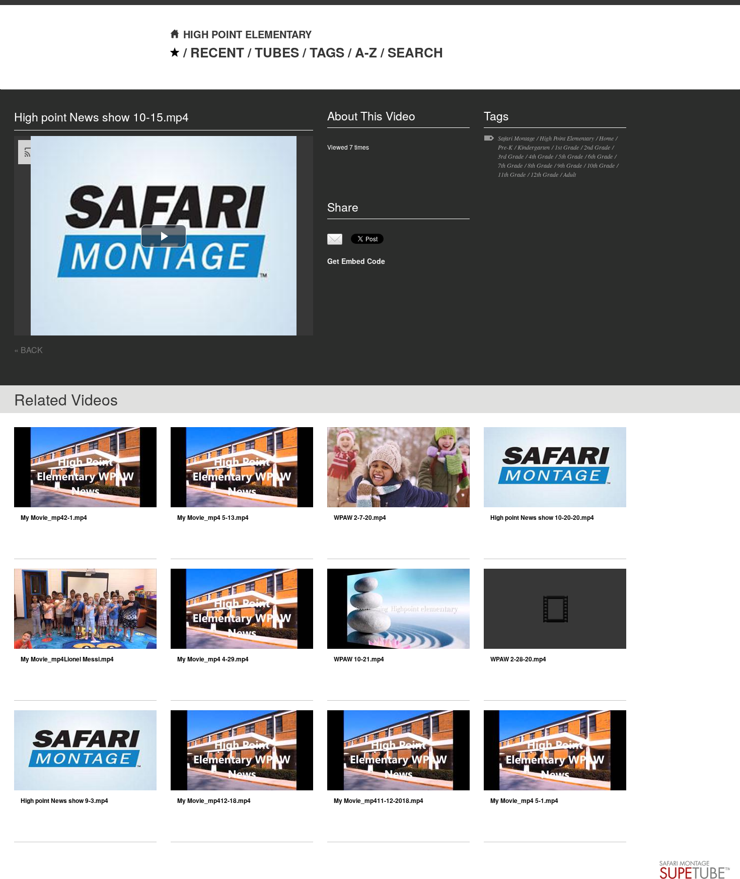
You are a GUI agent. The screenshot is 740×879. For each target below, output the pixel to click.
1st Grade (567, 147)
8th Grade (540, 165)
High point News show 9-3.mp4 (64, 800)
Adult (569, 174)
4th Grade (541, 156)
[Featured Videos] (175, 52)
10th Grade (601, 165)
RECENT (217, 52)
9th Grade (569, 165)
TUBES (277, 52)
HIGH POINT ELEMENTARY (247, 34)
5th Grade (570, 156)
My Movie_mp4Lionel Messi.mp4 (67, 658)
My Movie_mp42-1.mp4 (54, 517)
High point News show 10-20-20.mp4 (542, 517)
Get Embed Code (356, 261)
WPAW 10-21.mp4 (359, 658)
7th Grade (510, 165)
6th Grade (600, 156)
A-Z (366, 52)
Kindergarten (533, 147)
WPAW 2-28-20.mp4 (518, 658)
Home (606, 138)
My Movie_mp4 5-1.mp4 (524, 800)
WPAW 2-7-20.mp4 (360, 517)
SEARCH (415, 52)
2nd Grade (597, 147)
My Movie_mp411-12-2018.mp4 (378, 800)
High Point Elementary (567, 138)
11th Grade (512, 174)
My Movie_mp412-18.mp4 (214, 800)
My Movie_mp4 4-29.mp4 (213, 658)
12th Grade (544, 174)
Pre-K (505, 147)
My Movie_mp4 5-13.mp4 (213, 517)
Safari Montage (516, 138)
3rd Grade (511, 156)
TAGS (327, 52)
